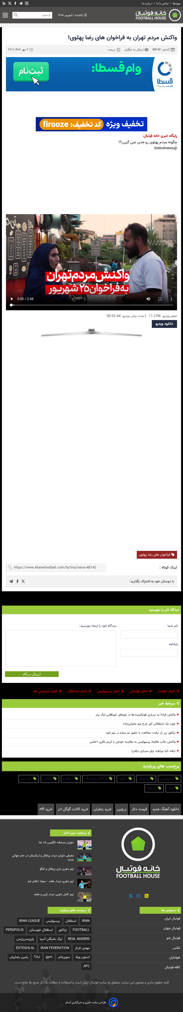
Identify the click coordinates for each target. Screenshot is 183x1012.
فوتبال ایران (172, 918)
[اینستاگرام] (27, 3)
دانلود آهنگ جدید (165, 809)
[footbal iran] (136, 15)
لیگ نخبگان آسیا (51, 939)
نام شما (173, 626)
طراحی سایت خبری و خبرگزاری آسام (86, 1002)
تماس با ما (162, 3)
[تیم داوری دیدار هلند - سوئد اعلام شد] (84, 883)
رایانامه (173, 644)
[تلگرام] (21, 3)
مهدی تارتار (82, 948)
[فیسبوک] (15, 3)
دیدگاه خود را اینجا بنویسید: (98, 626)
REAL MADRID (79, 939)
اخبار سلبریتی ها (46, 691)
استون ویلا (83, 957)
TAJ (37, 957)
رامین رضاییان (19, 957)
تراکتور (123, 778)
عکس (177, 948)
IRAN (86, 921)
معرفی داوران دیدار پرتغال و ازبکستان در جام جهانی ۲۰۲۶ (43, 858)
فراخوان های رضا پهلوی (155, 555)
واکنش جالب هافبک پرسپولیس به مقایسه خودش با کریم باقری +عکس (132, 742)
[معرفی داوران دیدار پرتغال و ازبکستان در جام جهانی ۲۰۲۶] (84, 857)
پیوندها (176, 3)
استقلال (144, 778)
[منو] (5, 15)
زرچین (121, 809)
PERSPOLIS (15, 930)
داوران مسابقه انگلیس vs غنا (56, 842)
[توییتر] (131, 896)
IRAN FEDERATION (55, 948)
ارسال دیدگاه (32, 674)
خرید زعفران (102, 809)
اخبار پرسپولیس (109, 691)
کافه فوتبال (173, 967)
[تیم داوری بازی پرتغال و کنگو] (84, 871)
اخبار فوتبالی (139, 691)
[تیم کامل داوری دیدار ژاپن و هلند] (84, 897)
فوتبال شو (174, 938)
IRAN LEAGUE (29, 921)
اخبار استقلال (77, 691)
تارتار (171, 788)
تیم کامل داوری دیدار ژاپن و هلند (54, 894)
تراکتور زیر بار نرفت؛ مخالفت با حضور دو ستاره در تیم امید (140, 733)
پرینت (112, 49)
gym (49, 957)
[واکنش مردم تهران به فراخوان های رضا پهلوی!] (23, 581)
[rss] (4, 3)
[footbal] (139, 853)
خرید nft (46, 809)
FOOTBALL (81, 930)
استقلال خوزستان (97, 778)
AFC (86, 966)
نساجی (48, 778)
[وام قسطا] (91, 74)
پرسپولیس (167, 778)
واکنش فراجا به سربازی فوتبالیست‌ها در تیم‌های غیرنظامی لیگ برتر (135, 714)
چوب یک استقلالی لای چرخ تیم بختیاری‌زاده (149, 723)
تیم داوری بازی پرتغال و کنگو (57, 869)
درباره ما (147, 3)
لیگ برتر (27, 778)
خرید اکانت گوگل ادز (73, 809)
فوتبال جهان (172, 928)
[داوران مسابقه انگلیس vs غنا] (84, 845)
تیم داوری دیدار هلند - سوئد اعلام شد (50, 881)
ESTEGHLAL (25, 948)
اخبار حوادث (167, 691)
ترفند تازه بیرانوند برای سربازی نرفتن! (153, 751)
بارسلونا (152, 788)
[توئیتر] (9, 3)
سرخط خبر (166, 704)
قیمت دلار (139, 809)
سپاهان (69, 778)
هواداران (175, 957)
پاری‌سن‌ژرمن (25, 939)
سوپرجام (64, 957)
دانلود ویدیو (164, 324)
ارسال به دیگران (134, 49)
